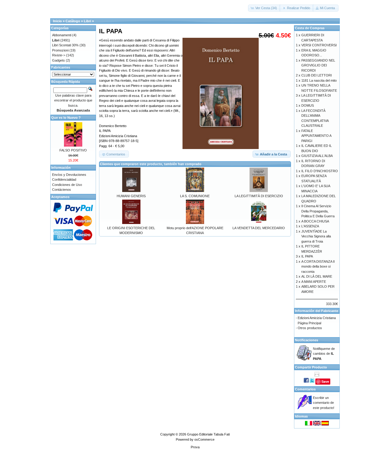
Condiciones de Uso (67, 185)
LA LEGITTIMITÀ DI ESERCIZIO (259, 196)
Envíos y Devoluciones (69, 174)
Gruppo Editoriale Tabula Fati (208, 434)
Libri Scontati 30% (65, 45)
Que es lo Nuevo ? (66, 117)
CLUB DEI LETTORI (316, 75)
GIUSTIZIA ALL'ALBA (317, 156)
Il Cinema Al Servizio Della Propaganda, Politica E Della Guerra (318, 211)
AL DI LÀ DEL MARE (316, 276)
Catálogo (73, 21)
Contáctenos (61, 189)
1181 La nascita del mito (319, 80)
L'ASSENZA (310, 226)
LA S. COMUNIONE (195, 196)
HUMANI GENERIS (131, 196)
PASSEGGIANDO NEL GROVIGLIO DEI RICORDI (318, 65)
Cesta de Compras (309, 28)
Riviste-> (58, 55)
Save (325, 381)
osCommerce (204, 439)
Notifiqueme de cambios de (324, 354)
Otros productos (310, 328)
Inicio (57, 21)
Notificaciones (306, 340)
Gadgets (58, 60)
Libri (87, 21)
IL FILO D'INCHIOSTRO (319, 171)
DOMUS (307, 105)
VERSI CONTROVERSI (319, 45)
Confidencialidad (64, 179)
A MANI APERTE (313, 281)
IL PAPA (307, 256)
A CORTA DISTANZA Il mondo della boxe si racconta (318, 266)
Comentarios (305, 389)
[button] (264, 8)
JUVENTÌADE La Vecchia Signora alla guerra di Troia (316, 236)
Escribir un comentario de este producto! (323, 403)
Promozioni (60, 50)
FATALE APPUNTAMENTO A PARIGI (316, 136)
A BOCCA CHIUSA (315, 221)
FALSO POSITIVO (73, 150)
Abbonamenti (61, 35)
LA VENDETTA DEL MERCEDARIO (258, 228)
